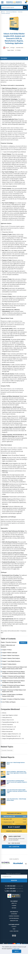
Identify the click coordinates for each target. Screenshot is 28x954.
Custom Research (14, 918)
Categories (14, 913)
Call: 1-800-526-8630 (14, 843)
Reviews (14, 907)
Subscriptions (14, 920)
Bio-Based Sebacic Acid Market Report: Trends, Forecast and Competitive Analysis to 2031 (17, 782)
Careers (14, 905)
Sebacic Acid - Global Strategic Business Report (16, 763)
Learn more (16, 948)
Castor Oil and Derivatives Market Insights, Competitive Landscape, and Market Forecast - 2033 (17, 791)
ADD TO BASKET (14, 827)
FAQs (14, 928)
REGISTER (14, 880)
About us (14, 903)
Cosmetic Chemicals (7, 750)
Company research (14, 916)
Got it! (17, 951)
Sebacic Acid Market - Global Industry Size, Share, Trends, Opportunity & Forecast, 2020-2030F (17, 773)
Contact (14, 926)
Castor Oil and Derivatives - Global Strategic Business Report (16, 799)
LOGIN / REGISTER (14, 931)
